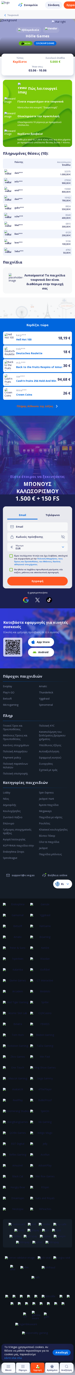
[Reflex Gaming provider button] (16, 1156)
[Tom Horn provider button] (16, 1037)
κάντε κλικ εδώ (13, 1358)
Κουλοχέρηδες (12, 811)
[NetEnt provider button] (43, 950)
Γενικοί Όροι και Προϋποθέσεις (12, 727)
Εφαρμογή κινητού (50, 757)
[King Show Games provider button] (43, 1069)
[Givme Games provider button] (16, 982)
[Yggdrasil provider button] (43, 917)
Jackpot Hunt (46, 798)
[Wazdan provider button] (43, 961)
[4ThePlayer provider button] (43, 1091)
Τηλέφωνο (53, 515)
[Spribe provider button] (43, 1004)
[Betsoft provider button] (16, 928)
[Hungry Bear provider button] (16, 1189)
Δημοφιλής (9, 805)
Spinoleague (10, 858)
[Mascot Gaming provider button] (16, 1080)
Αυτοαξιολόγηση (49, 751)
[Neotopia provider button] (16, 1211)
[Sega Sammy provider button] (43, 1080)
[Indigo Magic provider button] (43, 1135)
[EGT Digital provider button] (16, 1146)
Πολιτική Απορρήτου (47, 558)
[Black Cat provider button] (16, 1178)
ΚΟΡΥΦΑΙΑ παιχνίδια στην (18, 845)
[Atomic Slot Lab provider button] (16, 1015)
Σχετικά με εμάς (48, 770)
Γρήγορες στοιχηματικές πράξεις (17, 831)
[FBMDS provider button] (43, 1026)
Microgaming (10, 704)
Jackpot (43, 848)
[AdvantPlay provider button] (43, 1167)
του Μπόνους (45, 561)
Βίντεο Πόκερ (47, 835)
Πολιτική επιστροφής (15, 773)
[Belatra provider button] (16, 1026)
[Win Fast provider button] (43, 1058)
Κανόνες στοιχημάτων (16, 745)
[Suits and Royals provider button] (43, 1200)
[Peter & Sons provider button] (16, 950)
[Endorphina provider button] (16, 906)
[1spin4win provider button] (16, 961)
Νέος (6, 798)
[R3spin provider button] (43, 1189)
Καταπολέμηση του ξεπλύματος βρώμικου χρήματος (52, 735)
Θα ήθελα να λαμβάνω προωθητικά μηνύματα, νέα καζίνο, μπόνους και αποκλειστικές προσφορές (38, 571)
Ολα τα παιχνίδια (49, 842)
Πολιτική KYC (47, 725)
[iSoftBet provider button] (43, 971)
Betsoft (7, 698)
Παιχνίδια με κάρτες (50, 817)
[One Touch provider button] (16, 1069)
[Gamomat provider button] (16, 917)
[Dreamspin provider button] (16, 1200)
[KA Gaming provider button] (43, 1124)
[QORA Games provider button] (16, 1135)
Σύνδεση (53, 5)
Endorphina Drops (13, 851)
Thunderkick (46, 692)
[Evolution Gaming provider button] (16, 1048)
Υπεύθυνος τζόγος (50, 745)
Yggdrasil (44, 698)
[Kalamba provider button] (16, 971)
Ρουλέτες (44, 823)
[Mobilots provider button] (43, 993)
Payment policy (12, 757)
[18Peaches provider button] (43, 1211)
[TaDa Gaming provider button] (43, 1048)
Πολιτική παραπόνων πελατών (15, 765)
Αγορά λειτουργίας (14, 839)
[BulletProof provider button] (43, 1102)
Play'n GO (8, 692)
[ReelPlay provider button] (16, 1102)
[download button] (12, 647)
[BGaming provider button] (43, 939)
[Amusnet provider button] (16, 1167)
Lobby (6, 792)
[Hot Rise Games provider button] (43, 1178)
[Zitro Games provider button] (16, 1058)
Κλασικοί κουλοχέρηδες (53, 829)
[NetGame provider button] (43, 928)
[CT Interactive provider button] (43, 982)
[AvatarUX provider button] (16, 1091)
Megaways (45, 811)
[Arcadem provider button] (16, 993)
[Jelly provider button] (43, 1146)
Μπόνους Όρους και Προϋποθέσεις (15, 737)
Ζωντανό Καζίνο (12, 817)
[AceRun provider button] (43, 1156)
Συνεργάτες (46, 763)
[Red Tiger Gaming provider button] (16, 1004)
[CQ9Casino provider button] (43, 1015)
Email (22, 515)
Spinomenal (46, 704)
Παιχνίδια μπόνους (50, 854)
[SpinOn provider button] (43, 1113)
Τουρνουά (13, 15)
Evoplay (7, 686)
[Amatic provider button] (16, 939)
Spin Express (46, 792)
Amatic (43, 686)
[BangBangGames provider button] (16, 1124)
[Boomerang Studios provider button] (16, 1113)
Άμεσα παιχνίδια (48, 805)
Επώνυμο (8, 823)
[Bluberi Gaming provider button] (43, 1037)
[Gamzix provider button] (43, 906)
